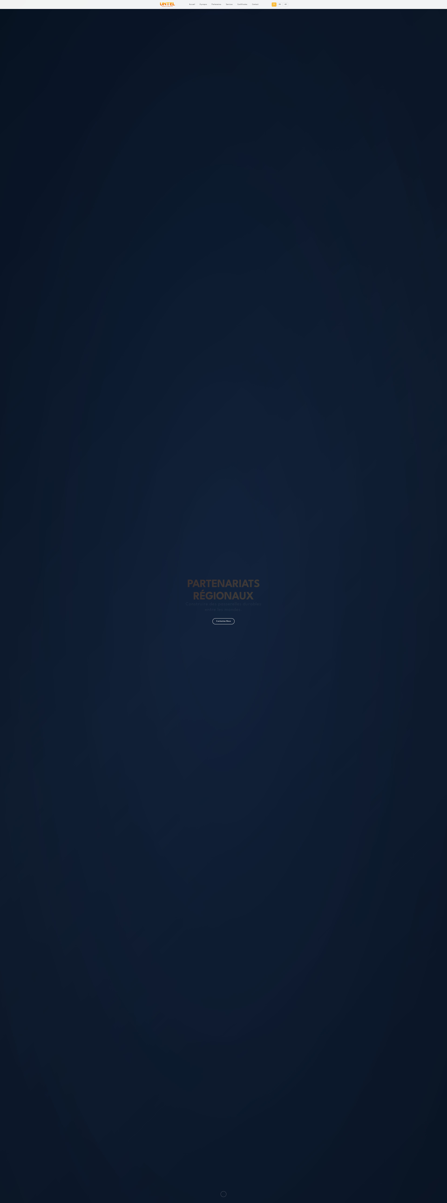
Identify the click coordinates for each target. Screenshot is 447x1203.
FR (274, 4)
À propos (203, 4)
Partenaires (216, 4)
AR (286, 4)
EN (280, 4)
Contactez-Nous (223, 618)
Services (229, 4)
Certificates (242, 4)
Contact (255, 4)
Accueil (192, 4)
